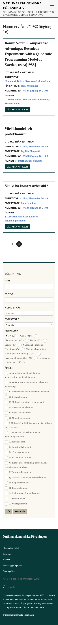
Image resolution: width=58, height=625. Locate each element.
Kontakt (6, 559)
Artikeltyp (11, 330)
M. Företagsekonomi (19, 452)
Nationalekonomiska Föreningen (19, 614)
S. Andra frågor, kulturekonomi (24, 493)
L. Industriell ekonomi (20, 446)
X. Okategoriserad (18, 503)
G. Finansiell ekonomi (20, 412)
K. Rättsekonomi (17, 441)
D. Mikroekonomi (18, 396)
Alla (11, 335)
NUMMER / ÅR (13, 307)
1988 (45, 90)
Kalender (7, 553)
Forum (36, 340)
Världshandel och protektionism (18, 131)
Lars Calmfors (28, 203)
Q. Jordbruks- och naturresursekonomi (28, 477)
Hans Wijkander (29, 85)
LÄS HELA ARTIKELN (17, 109)
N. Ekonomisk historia (20, 457)
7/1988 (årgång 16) (32, 90)
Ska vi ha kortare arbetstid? (26, 186)
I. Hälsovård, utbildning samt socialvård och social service (28, 425)
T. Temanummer (17, 498)
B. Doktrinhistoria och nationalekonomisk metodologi (27, 384)
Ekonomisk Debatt (14, 81)
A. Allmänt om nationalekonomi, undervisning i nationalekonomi (23, 374)
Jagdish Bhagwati (30, 151)
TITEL (7, 280)
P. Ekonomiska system (20, 472)
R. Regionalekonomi (19, 482)
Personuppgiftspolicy (12, 565)
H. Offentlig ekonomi (19, 417)
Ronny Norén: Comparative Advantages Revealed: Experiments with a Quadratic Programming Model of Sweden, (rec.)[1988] (28, 53)
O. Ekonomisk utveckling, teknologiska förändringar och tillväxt (26, 464)
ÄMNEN (9, 367)
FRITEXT (9, 294)
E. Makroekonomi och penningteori (26, 402)
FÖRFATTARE (12, 319)
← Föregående (6, 244)
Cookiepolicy (9, 571)
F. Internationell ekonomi (28, 160)
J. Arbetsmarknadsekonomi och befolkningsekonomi (22, 434)
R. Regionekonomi (18, 487)
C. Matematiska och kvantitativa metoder (26, 99)
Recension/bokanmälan (37, 81)
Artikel (23, 146)
